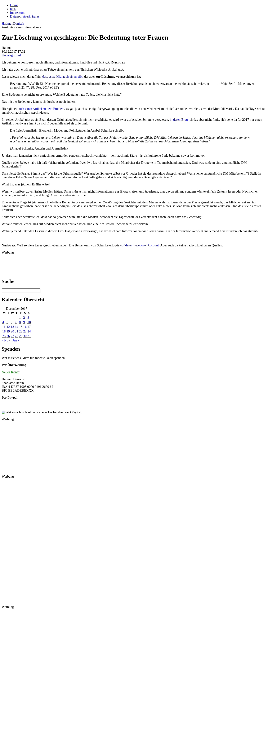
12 (8, 327)
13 (12, 327)
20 (12, 331)
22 (20, 331)
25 (4, 336)
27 (12, 336)
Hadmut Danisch (13, 23)
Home (14, 5)
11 (3, 327)
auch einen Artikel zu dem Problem (41, 108)
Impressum (17, 12)
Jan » (16, 340)
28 (16, 336)
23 (25, 331)
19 (8, 331)
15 (20, 327)
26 (8, 336)
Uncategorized (11, 55)
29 (20, 336)
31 (29, 336)
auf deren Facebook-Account (139, 245)
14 (16, 327)
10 (29, 322)
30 (25, 336)
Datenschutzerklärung (24, 16)
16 (25, 327)
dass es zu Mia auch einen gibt (62, 76)
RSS (13, 9)
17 (29, 327)
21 (16, 331)
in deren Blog (179, 119)
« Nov (6, 340)
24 (29, 331)
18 (4, 331)
